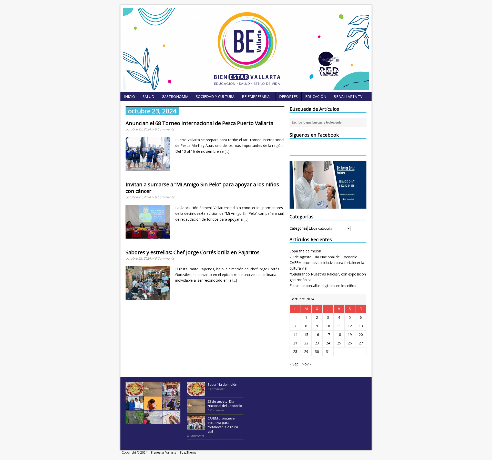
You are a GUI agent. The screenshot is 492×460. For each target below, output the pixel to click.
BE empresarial (257, 96)
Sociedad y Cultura (215, 96)
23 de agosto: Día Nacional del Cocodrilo (323, 256)
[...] (227, 151)
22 (306, 343)
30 (317, 351)
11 (339, 325)
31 (328, 351)
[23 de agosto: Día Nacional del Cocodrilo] (153, 393)
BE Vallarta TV (348, 96)
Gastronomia (175, 96)
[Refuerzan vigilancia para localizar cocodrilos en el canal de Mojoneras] (135, 421)
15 (306, 334)
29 (306, 351)
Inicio (129, 96)
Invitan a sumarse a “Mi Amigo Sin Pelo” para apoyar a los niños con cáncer (202, 188)
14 (295, 334)
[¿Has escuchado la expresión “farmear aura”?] (171, 407)
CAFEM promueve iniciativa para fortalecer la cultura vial (223, 425)
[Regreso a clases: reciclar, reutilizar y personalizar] (171, 421)
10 (328, 325)
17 (328, 334)
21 (295, 343)
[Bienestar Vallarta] (246, 86)
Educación (315, 96)
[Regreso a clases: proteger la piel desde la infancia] (153, 421)
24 (328, 343)
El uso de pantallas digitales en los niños (323, 285)
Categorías (299, 228)
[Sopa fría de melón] (135, 393)
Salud (148, 96)
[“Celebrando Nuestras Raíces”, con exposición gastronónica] (135, 407)
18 (339, 334)
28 (295, 351)
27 (361, 343)
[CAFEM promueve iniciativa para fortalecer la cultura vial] (171, 393)
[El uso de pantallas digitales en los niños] (153, 407)
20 (361, 334)
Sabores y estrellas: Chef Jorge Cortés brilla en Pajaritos (193, 252)
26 (350, 343)
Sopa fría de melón (305, 251)
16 (317, 334)
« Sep (294, 364)
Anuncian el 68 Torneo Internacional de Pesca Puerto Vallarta (199, 123)
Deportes (288, 96)
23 (317, 343)
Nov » (306, 364)
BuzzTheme (188, 452)
